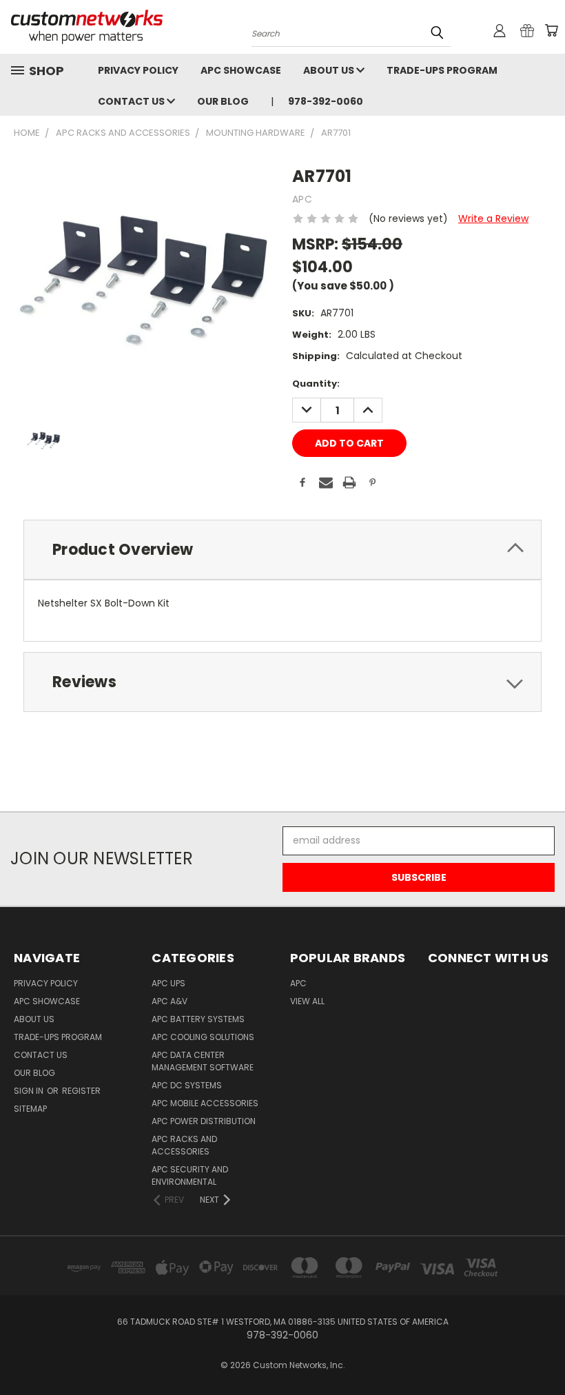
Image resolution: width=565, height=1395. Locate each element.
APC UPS (168, 983)
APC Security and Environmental (190, 1175)
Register (81, 1091)
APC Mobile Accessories (205, 1103)
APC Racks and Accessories (184, 1145)
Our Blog (223, 101)
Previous (544, 1352)
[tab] (282, 550)
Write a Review (493, 218)
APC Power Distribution (204, 1121)
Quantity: (316, 383)
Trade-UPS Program (442, 70)
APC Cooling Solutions (203, 1037)
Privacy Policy (138, 70)
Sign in (29, 1091)
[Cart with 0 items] (551, 30)
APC (298, 983)
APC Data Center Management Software (203, 1061)
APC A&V (169, 1001)
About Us (329, 70)
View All (307, 1001)
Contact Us (132, 101)
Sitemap (30, 1108)
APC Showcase (241, 70)
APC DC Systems (187, 1085)
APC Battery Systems (198, 1019)
